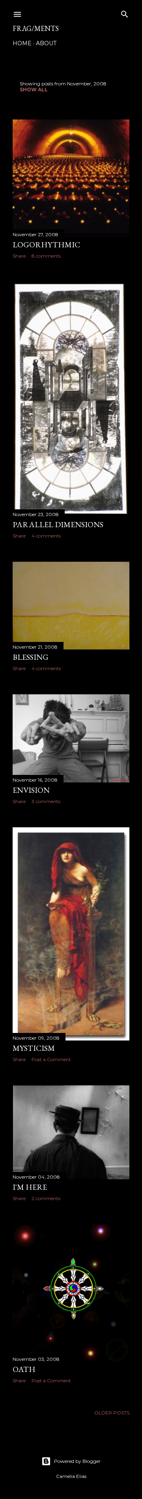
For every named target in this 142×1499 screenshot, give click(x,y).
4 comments (46, 536)
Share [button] (19, 256)
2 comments (46, 1198)
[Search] (124, 12)
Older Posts (111, 1413)
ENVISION (31, 790)
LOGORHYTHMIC (46, 244)
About (46, 43)
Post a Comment (51, 1059)
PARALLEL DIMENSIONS (58, 524)
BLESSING (31, 657)
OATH (24, 1369)
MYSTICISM (34, 1048)
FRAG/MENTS (36, 28)
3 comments (46, 801)
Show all (34, 89)
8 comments (46, 256)
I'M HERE (30, 1187)
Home (22, 43)
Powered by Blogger (77, 1461)
